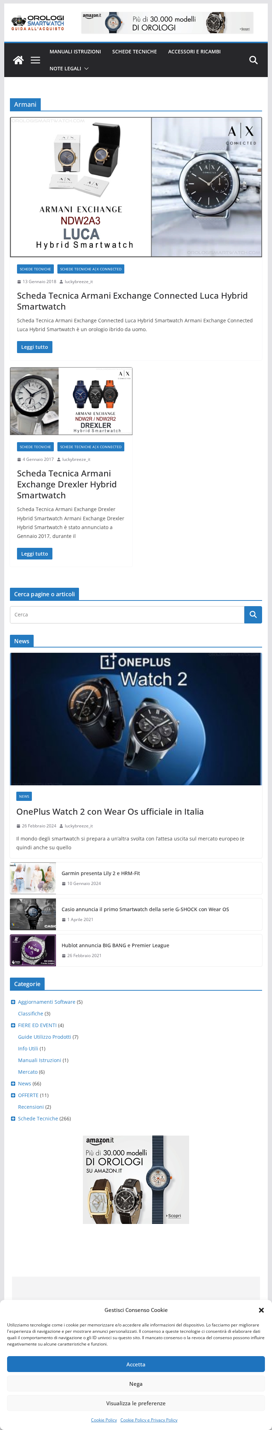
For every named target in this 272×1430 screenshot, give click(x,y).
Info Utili (28, 1048)
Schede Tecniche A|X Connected (90, 268)
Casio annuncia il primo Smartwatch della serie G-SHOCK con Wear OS (145, 909)
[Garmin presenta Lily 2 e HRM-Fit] (33, 878)
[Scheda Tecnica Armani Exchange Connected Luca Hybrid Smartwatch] (136, 187)
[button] (261, 1310)
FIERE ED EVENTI (37, 1025)
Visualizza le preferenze (136, 1403)
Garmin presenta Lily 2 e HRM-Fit (101, 873)
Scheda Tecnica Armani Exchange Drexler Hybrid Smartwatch (67, 484)
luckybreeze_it (79, 282)
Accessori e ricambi (194, 51)
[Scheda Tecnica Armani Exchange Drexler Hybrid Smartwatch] (71, 401)
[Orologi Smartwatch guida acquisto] (18, 60)
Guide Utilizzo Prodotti (44, 1036)
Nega (136, 1383)
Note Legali (65, 68)
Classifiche (30, 1013)
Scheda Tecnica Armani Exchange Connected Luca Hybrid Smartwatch (132, 300)
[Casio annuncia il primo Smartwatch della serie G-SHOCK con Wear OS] (33, 914)
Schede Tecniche (134, 51)
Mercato (28, 1071)
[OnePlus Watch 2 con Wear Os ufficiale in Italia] (136, 719)
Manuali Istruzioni (39, 1060)
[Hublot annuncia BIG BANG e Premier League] (33, 950)
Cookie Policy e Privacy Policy (148, 1420)
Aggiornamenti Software (46, 1001)
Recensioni (31, 1106)
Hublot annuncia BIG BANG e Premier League (115, 945)
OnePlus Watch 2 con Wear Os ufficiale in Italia (110, 811)
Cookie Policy (104, 1420)
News (24, 796)
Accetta (136, 1364)
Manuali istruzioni (75, 51)
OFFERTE (28, 1095)
